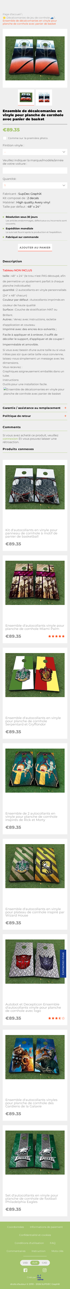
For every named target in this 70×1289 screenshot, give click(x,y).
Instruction (38, 1251)
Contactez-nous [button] (63, 963)
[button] (26, 97)
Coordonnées (15, 1227)
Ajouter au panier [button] (35, 247)
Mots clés (57, 1251)
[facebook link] (25, 1270)
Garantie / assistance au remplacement (32, 408)
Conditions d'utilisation (29, 1243)
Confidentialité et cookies (35, 1235)
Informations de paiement (46, 1227)
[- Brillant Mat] (35, 152)
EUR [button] (34, 1262)
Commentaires (16, 1251)
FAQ (52, 1243)
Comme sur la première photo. (28, 138)
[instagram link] (44, 1270)
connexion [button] (10, 438)
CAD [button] (44, 1262)
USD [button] (25, 1262)
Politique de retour (17, 416)
